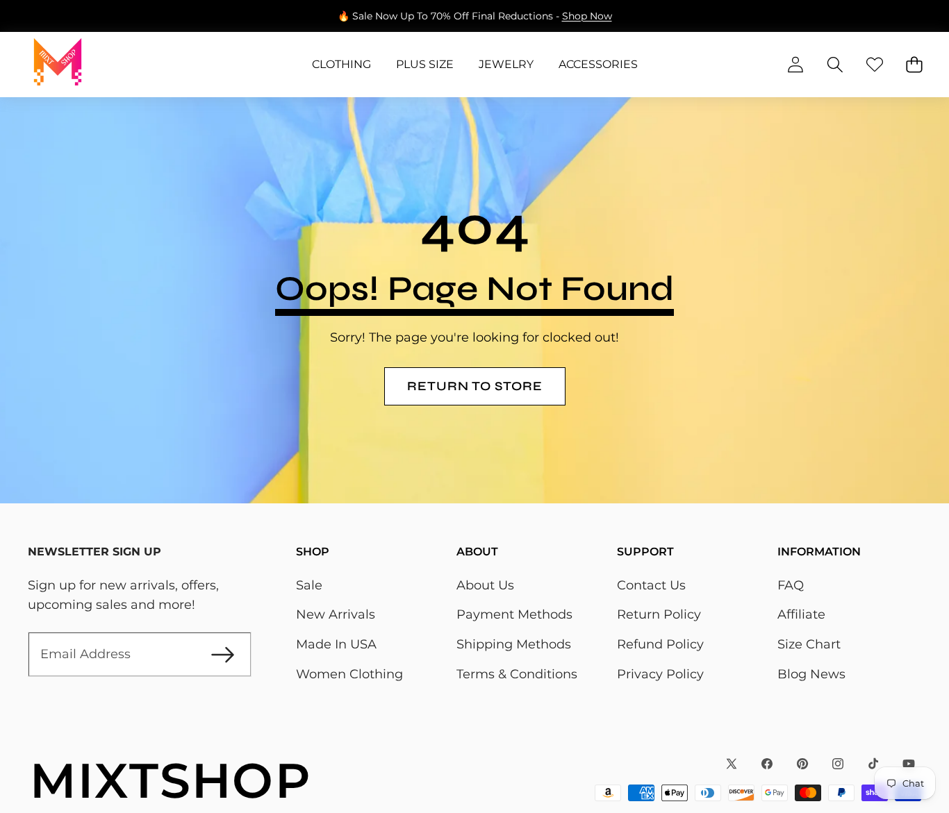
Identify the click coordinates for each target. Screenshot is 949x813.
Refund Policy (660, 644)
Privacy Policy (660, 674)
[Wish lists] (874, 65)
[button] (53, 16)
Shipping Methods (513, 644)
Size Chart (809, 644)
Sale (309, 585)
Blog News (811, 674)
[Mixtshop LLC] (58, 64)
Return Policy (659, 614)
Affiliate (801, 614)
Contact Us (651, 585)
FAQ (790, 585)
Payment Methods (514, 614)
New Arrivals (335, 614)
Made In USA (336, 644)
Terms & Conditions (516, 674)
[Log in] (795, 65)
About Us (485, 585)
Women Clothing (349, 674)
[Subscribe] (223, 654)
